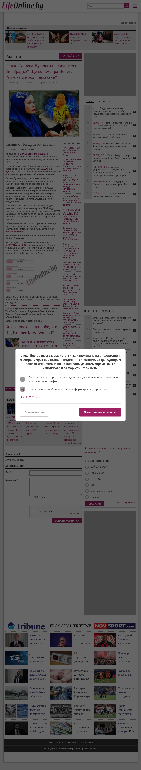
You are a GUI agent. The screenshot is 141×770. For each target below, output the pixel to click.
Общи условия (31, 397)
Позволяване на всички (100, 412)
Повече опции (34, 412)
